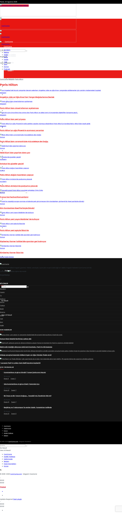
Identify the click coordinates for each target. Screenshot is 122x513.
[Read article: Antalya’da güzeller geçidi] (61, 157)
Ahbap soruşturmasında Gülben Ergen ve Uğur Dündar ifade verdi (25, 355)
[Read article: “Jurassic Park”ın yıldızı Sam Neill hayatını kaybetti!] (61, 359)
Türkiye (7, 199)
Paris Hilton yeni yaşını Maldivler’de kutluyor (19, 219)
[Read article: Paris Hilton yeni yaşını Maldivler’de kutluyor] (61, 212)
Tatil (5, 62)
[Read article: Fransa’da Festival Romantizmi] (61, 190)
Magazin (11, 62)
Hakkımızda (7, 428)
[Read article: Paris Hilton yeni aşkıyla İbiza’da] (61, 223)
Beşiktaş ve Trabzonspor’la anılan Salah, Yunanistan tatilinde (28, 407)
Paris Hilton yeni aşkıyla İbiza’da (14, 230)
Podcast (7, 69)
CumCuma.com (13, 441)
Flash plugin (17, 499)
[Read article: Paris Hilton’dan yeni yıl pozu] (61, 112)
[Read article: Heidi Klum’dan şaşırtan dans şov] (61, 146)
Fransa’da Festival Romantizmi (14, 197)
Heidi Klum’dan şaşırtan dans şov (15, 152)
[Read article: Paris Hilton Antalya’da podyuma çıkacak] (61, 179)
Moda (6, 55)
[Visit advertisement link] (38, 15)
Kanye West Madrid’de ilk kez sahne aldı (15, 339)
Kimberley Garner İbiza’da (11, 252)
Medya (6, 52)
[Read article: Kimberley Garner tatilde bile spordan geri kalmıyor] (61, 235)
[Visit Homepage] (5, 26)
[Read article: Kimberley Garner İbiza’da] (61, 246)
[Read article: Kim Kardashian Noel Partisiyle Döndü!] (61, 201)
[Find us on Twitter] (1, 184)
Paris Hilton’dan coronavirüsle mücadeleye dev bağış (24, 141)
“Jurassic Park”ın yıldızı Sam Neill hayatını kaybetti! (20, 363)
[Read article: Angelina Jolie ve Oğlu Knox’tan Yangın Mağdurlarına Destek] (61, 90)
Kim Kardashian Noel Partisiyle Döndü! (17, 208)
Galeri (10, 70)
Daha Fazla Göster (7, 257)
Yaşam (6, 94)
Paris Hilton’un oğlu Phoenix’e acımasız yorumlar (22, 130)
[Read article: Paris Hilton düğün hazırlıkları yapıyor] (61, 168)
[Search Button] (26, 192)
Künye (6, 431)
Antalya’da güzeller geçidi (12, 163)
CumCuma (4, 79)
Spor (5, 167)
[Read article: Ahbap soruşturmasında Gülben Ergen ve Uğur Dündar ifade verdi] (61, 351)
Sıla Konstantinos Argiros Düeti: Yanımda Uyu (21, 384)
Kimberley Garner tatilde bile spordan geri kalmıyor (23, 241)
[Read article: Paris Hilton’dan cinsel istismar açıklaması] (61, 101)
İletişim (6, 435)
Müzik (6, 57)
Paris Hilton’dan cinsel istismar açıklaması (19, 108)
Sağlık (6, 59)
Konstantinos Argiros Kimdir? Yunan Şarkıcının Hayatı (25, 372)
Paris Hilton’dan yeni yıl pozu (13, 119)
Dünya (6, 127)
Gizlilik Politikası (8, 433)
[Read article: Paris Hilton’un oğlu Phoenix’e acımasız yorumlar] (61, 123)
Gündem (7, 50)
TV (5, 111)
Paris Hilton (19, 79)
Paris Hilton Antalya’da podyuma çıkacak (19, 186)
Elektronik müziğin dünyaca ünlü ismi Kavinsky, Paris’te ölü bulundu (26, 347)
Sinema (7, 228)
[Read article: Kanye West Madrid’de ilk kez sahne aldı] (61, 335)
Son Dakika (12, 54)
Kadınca (8, 170)
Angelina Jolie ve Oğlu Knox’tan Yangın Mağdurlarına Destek (27, 97)
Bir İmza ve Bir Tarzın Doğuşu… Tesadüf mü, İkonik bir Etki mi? (27, 396)
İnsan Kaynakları (10, 464)
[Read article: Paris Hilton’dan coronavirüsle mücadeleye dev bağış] (61, 135)
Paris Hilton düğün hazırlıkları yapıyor (17, 175)
